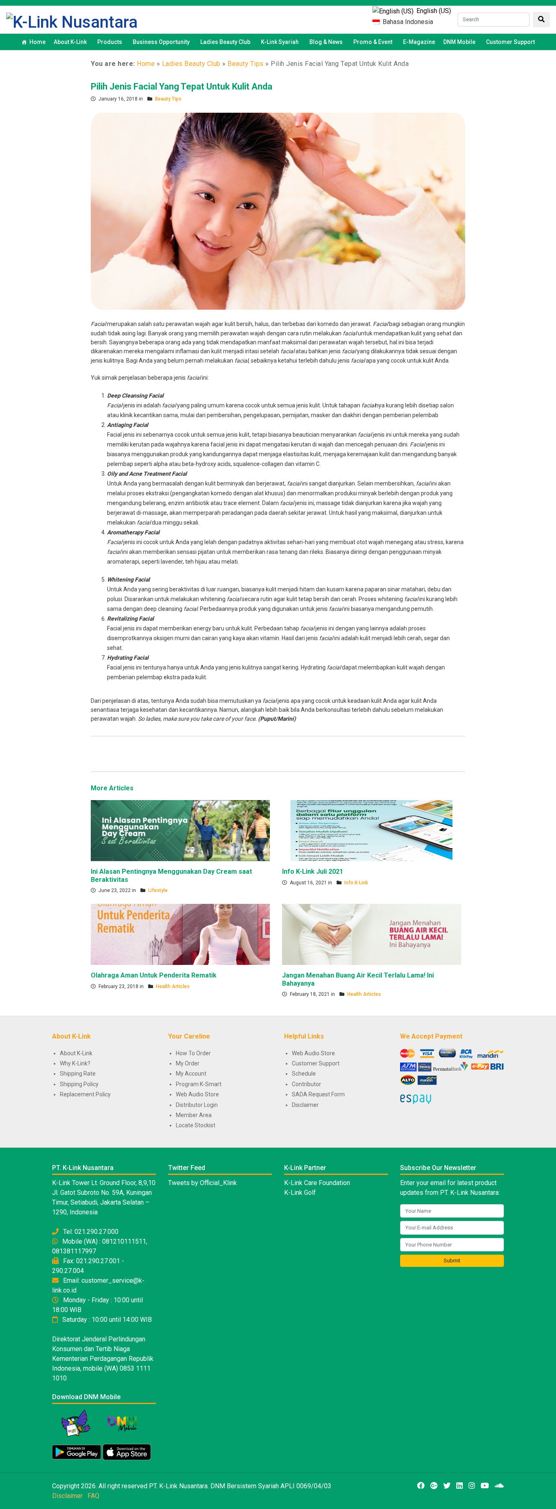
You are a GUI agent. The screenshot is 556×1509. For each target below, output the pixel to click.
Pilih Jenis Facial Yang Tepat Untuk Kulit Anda (181, 86)
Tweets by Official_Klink (202, 1183)
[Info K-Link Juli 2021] (371, 830)
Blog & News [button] (326, 42)
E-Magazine (419, 42)
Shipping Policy (79, 1084)
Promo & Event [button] (372, 42)
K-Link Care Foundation (317, 1183)
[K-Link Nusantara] (72, 21)
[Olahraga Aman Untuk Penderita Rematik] (180, 934)
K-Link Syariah (280, 42)
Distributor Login (197, 1105)
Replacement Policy (85, 1094)
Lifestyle (158, 890)
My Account (191, 1073)
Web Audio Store (197, 1094)
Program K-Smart (198, 1084)
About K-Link (76, 1053)
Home (37, 42)
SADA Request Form (318, 1094)
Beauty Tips (246, 64)
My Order (187, 1063)
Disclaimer (305, 1105)
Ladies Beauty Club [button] (225, 42)
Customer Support (510, 42)
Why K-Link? (75, 1063)
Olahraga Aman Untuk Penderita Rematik (154, 975)
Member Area (194, 1115)
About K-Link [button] (70, 42)
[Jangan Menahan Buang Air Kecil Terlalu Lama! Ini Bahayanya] (371, 934)
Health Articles (173, 986)
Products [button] (109, 42)
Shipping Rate (78, 1073)
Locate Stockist (195, 1125)
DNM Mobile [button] (459, 42)
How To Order (193, 1053)
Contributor (306, 1084)
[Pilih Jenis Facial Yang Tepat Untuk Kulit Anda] (278, 211)
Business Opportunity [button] (161, 42)
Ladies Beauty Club (191, 64)
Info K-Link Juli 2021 (312, 871)
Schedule (304, 1073)
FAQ (93, 1496)
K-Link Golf (300, 1192)
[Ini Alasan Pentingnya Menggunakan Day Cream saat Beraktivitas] (180, 830)
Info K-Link (356, 883)
